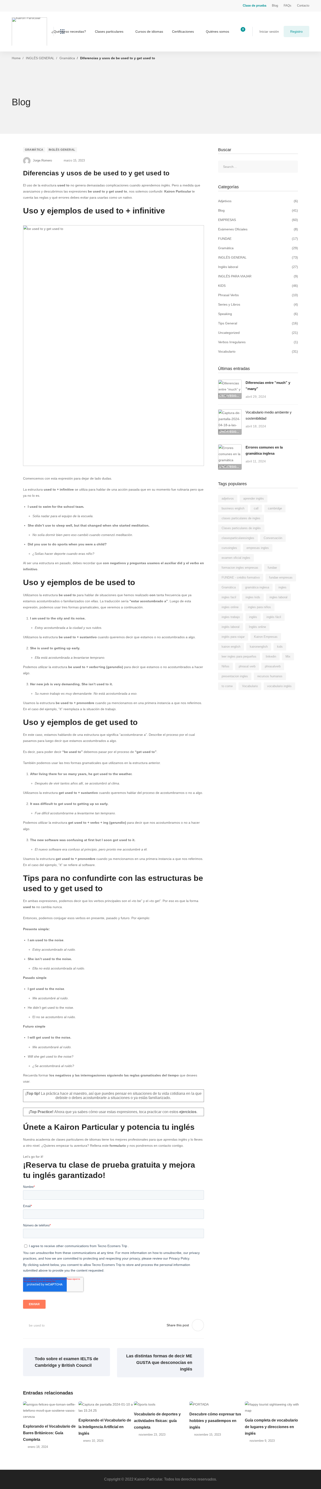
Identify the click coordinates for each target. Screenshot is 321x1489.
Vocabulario (258, 351)
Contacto (303, 5)
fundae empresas (281, 577)
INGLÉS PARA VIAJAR (258, 276)
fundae (272, 567)
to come (227, 686)
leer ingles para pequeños (239, 656)
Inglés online (257, 627)
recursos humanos (269, 676)
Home (16, 58)
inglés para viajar (233, 636)
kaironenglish (259, 646)
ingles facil (229, 597)
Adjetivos (258, 201)
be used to (37, 1325)
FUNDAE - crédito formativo (241, 577)
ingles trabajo (231, 617)
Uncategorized (258, 333)
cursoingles (229, 548)
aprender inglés (253, 498)
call (256, 508)
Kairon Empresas (266, 636)
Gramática (67, 58)
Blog (275, 5)
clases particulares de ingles (241, 518)
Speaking (258, 314)
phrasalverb (273, 666)
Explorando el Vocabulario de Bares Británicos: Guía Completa (49, 1433)
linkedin (271, 656)
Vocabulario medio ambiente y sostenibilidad (269, 415)
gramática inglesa (257, 587)
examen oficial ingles (236, 557)
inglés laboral (230, 627)
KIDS (258, 286)
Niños (225, 666)
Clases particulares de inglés (241, 528)
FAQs (287, 5)
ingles (282, 587)
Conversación (273, 538)
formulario (118, 1145)
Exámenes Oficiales (258, 229)
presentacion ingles (235, 676)
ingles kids (253, 597)
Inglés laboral (258, 267)
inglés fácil (273, 617)
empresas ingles (258, 548)
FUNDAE (258, 238)
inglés (253, 617)
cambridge (275, 508)
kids (280, 646)
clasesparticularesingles (238, 538)
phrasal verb (247, 666)
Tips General (258, 323)
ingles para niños (259, 607)
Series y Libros (258, 304)
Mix (288, 656)
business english (233, 508)
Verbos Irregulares (258, 342)
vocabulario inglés (279, 686)
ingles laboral (278, 597)
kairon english (231, 646)
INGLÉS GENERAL (40, 58)
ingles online (230, 607)
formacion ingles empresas (240, 567)
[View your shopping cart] (241, 31)
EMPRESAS (258, 220)
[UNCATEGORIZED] (230, 383)
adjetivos (228, 498)
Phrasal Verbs (258, 295)
